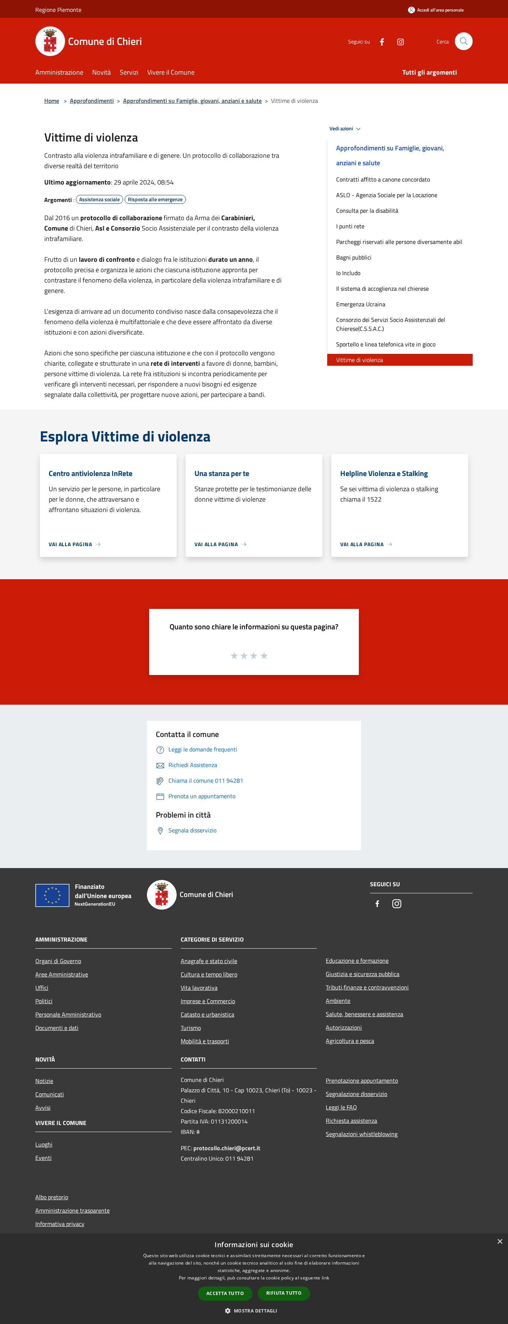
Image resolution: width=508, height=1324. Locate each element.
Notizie (44, 1080)
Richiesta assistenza (351, 1120)
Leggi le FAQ (341, 1107)
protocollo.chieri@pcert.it (226, 1148)
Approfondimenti (92, 100)
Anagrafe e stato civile (209, 960)
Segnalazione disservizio (356, 1093)
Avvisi (43, 1107)
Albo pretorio (51, 1197)
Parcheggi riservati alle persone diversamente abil (399, 241)
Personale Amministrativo (68, 1014)
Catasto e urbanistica (207, 1014)
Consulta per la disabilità (367, 210)
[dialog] (254, 1279)
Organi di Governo (58, 960)
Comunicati (49, 1094)
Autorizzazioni (344, 1027)
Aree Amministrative (61, 974)
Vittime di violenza (359, 359)
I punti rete (350, 226)
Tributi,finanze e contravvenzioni (367, 987)
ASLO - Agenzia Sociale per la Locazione (386, 194)
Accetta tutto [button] (225, 1293)
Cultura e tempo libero (209, 974)
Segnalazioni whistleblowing (362, 1133)
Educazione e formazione (357, 960)
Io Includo (348, 272)
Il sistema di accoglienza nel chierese (382, 288)
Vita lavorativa (199, 987)
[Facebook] (379, 41)
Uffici (41, 987)
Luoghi (43, 1144)
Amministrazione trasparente (72, 1210)
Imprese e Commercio (208, 1001)
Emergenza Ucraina (360, 304)
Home (51, 100)
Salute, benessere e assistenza (364, 1014)
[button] (254, 1310)
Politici (43, 1001)
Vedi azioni (341, 128)
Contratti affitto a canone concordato (383, 179)
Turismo (191, 1027)
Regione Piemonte (58, 9)
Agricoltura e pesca (350, 1040)
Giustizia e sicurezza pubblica (362, 973)
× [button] (499, 1242)
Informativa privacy (59, 1223)
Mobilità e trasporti (205, 1041)
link (325, 1278)
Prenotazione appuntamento (362, 1080)
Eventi (43, 1157)
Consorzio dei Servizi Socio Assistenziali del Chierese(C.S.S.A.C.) (390, 324)
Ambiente (338, 1000)
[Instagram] (397, 41)
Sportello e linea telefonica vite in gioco (385, 344)
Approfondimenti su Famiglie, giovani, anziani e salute (192, 100)
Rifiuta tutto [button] (284, 1293)
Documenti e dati (56, 1027)
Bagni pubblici (354, 257)
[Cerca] (464, 41)
